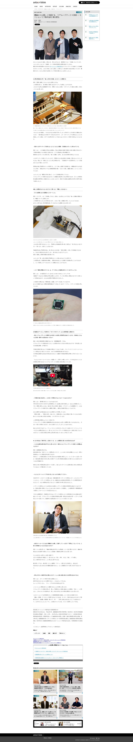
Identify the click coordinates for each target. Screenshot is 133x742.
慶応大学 (55, 633)
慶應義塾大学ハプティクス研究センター (42, 641)
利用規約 (50, 737)
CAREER (75, 6)
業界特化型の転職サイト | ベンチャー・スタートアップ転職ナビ (47, 642)
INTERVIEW (48, 6)
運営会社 (45, 737)
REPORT (55, 6)
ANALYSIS (68, 6)
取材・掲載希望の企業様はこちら (89, 2)
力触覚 (44, 633)
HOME (35, 6)
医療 (49, 633)
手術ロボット (62, 633)
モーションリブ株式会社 (56, 66)
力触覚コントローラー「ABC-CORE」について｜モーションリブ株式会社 (49, 640)
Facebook (93, 738)
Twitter (98, 738)
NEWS (41, 6)
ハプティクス (37, 633)
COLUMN (61, 6)
